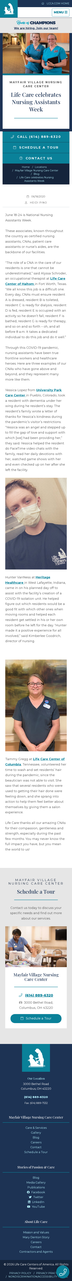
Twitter (38, 1197)
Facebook (38, 1192)
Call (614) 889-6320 (38, 137)
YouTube (38, 1206)
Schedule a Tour (38, 147)
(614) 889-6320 (39, 995)
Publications (36, 1187)
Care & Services (36, 1127)
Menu (61, 13)
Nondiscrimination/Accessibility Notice (38, 1276)
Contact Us (38, 158)
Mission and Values (36, 1232)
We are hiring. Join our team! (36, 28)
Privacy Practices (49, 1273)
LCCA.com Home (57, 3)
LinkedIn (37, 1202)
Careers (36, 1142)
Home (26, 167)
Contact (36, 1147)
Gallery (36, 1132)
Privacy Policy (20, 1273)
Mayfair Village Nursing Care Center (36, 170)
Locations (41, 167)
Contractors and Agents (36, 1251)
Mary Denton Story (36, 1237)
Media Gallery (36, 1182)
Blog (36, 174)
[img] (12, 136)
